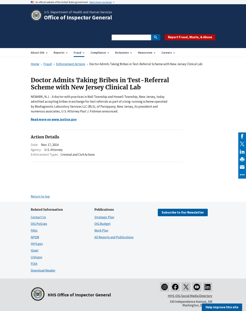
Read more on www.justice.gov (54, 119)
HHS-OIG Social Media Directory (190, 296)
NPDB (35, 237)
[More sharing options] (242, 175)
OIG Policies (39, 224)
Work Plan (101, 230)
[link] (242, 136)
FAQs (34, 230)
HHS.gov (37, 244)
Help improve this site (222, 307)
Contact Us (38, 217)
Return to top (40, 196)
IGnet (34, 250)
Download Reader (43, 270)
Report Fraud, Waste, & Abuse (190, 37)
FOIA (34, 264)
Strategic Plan (104, 217)
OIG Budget (102, 224)
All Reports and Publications (114, 237)
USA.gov (36, 257)
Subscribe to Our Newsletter (183, 212)
